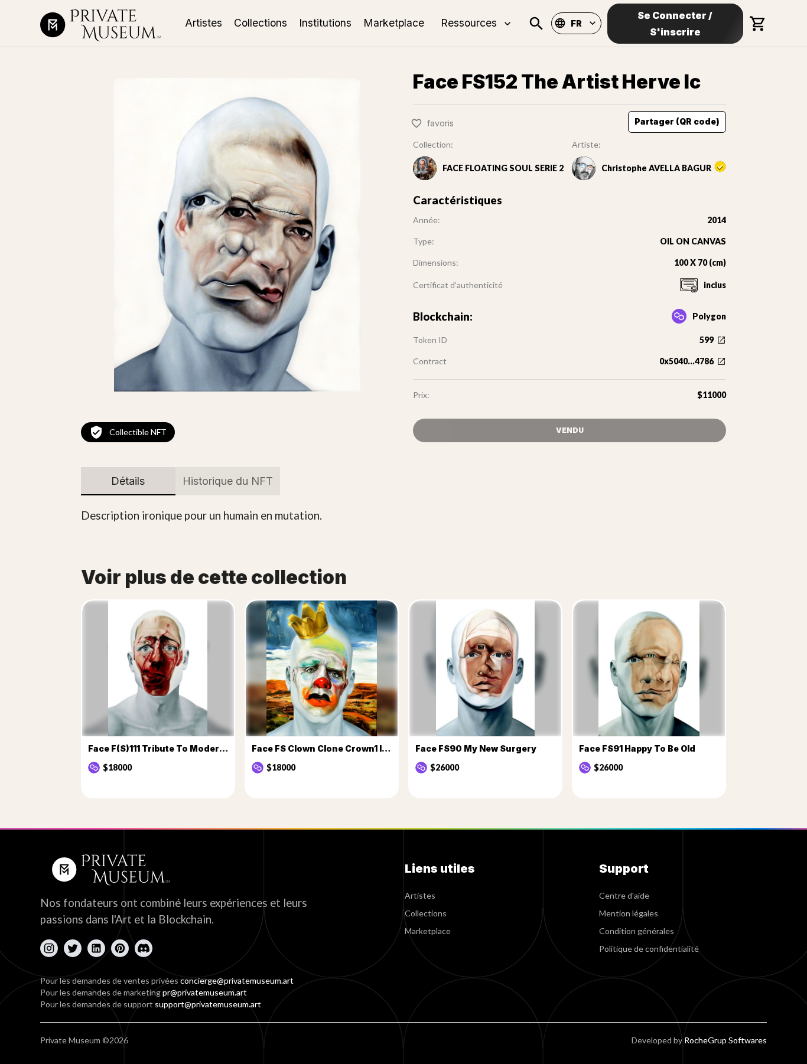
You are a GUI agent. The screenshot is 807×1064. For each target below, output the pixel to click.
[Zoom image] (237, 234)
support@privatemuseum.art (208, 1004)
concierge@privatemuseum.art (237, 980)
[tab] (128, 481)
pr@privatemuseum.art (204, 992)
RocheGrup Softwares (725, 1040)
